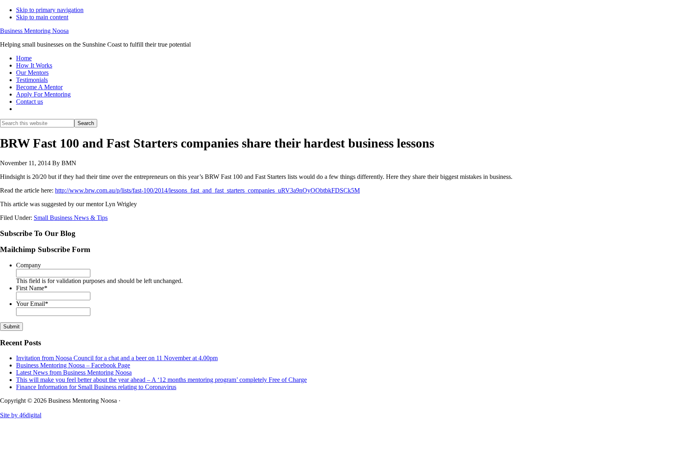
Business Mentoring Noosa (34, 30)
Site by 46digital (20, 415)
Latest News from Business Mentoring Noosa (74, 372)
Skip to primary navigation (50, 9)
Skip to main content (42, 17)
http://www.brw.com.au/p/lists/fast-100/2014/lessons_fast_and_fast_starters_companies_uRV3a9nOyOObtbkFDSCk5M (207, 190)
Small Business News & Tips (71, 217)
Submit (11, 327)
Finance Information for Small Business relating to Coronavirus (96, 386)
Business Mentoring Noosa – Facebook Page (73, 365)
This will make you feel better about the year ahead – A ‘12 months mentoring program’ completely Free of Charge (161, 379)
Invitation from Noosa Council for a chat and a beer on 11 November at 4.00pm (117, 358)
